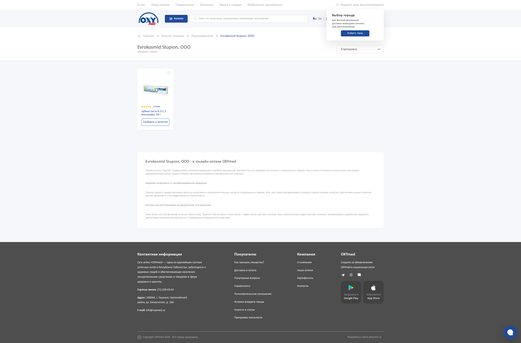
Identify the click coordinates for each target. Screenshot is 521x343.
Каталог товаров (173, 36)
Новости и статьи (244, 309)
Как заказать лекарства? (249, 262)
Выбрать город (355, 33)
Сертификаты (305, 278)
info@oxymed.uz (155, 310)
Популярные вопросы (247, 278)
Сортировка (349, 49)
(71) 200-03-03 (165, 289)
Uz (320, 18)
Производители (202, 36)
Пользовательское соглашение (252, 294)
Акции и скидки (230, 5)
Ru (314, 18)
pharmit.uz (375, 337)
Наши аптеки (160, 5)
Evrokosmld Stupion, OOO (237, 36)
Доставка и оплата (245, 270)
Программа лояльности (248, 317)
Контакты (206, 5)
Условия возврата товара (249, 302)
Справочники (185, 5)
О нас (141, 5)
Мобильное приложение (264, 5)
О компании (304, 262)
